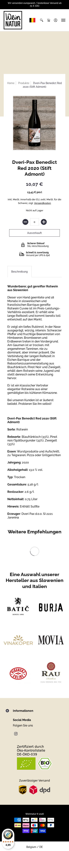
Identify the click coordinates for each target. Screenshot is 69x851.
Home (10, 83)
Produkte (23, 83)
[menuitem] (41, 20)
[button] (41, 20)
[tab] (19, 271)
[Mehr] (44, 222)
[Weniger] (25, 222)
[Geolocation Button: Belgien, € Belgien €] (33, 20)
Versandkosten (42, 203)
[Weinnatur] (13, 20)
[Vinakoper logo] (18, 640)
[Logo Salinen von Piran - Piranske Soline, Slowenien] (18, 672)
